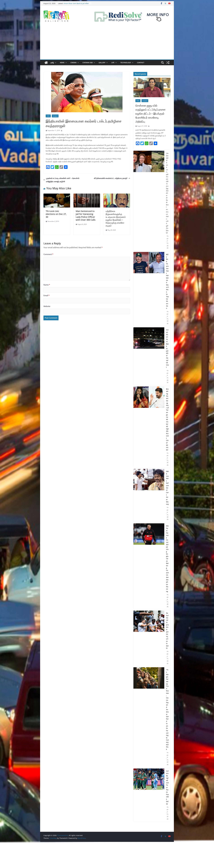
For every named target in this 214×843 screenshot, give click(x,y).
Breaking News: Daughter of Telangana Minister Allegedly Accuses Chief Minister (167, 419)
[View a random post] (168, 62)
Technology (125, 62)
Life (112, 62)
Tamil (48, 116)
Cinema (73, 62)
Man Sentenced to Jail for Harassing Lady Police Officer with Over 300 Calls (86, 215)
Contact (140, 62)
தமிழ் (52, 62)
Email (46, 295)
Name (46, 285)
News (62, 62)
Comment (48, 254)
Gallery (102, 62)
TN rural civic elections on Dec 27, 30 (56, 214)
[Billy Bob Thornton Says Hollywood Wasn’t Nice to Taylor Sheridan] (148, 289)
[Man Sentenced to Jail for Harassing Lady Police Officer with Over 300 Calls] (86, 195)
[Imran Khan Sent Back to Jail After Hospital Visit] (148, 356)
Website (46, 306)
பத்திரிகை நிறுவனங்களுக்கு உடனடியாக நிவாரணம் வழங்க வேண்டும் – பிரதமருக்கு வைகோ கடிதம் (116, 218)
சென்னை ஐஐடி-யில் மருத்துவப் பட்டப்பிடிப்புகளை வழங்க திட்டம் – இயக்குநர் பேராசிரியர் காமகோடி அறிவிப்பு (150, 113)
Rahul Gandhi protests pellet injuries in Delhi (167, 630)
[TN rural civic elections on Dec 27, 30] (56, 195)
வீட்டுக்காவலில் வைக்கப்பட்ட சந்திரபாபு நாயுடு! (110, 178)
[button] (55, 62)
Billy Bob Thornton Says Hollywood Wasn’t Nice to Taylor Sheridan (76, 4)
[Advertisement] (107, 42)
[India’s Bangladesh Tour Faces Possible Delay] (148, 795)
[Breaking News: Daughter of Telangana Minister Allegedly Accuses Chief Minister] (148, 427)
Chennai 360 (87, 62)
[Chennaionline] (46, 62)
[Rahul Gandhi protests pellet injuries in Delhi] (148, 638)
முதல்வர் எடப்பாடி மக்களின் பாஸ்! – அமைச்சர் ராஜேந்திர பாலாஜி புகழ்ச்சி (62, 180)
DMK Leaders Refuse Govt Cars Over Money (167, 487)
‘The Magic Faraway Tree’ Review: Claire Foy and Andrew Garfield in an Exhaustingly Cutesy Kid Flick (167, 709)
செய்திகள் (55, 116)
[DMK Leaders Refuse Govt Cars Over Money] (148, 495)
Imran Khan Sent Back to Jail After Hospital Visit (167, 348)
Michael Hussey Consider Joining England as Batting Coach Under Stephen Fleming (167, 558)
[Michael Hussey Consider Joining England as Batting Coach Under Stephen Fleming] (148, 566)
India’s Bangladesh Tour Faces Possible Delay (167, 787)
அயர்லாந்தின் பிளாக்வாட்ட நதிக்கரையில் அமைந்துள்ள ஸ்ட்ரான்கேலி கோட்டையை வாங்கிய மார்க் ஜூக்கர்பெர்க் (167, 193)
